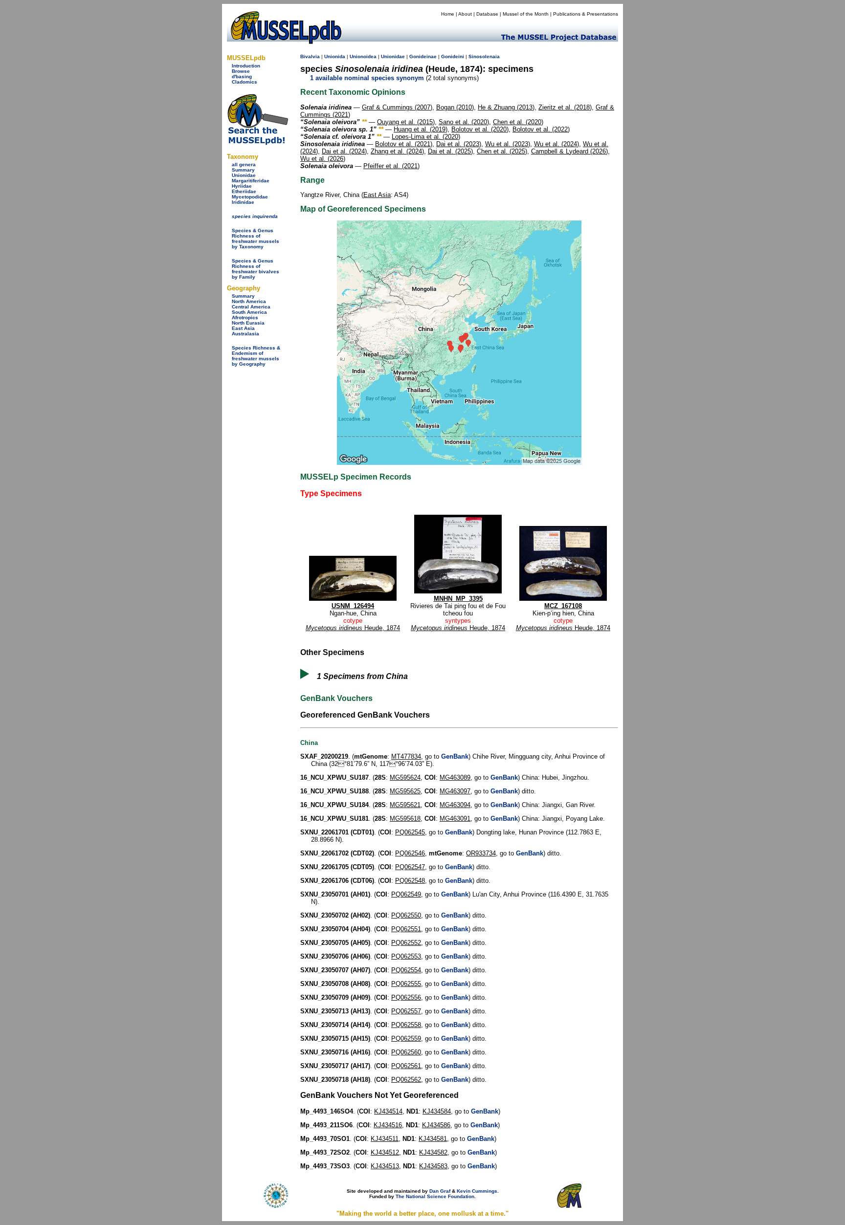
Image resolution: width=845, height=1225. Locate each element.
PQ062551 (406, 929)
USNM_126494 (353, 606)
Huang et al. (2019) (420, 129)
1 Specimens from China (362, 676)
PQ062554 (406, 970)
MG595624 (405, 777)
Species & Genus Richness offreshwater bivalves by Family (255, 269)
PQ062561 (406, 1066)
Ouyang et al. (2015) (406, 122)
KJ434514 (388, 1111)
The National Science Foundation (435, 1196)
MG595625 (405, 791)
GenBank (454, 756)
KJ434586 (436, 1125)
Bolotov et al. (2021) (403, 144)
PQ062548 (410, 880)
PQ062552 (406, 942)
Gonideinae (423, 56)
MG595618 (405, 818)
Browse (241, 71)
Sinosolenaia (484, 56)
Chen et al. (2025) (502, 151)
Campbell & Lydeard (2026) (569, 151)
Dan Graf (439, 1191)
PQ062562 (406, 1079)
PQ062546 (410, 853)
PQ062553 (406, 956)
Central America (251, 306)
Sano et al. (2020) (464, 122)
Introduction (246, 65)
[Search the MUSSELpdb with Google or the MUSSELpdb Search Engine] (257, 143)
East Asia (243, 328)
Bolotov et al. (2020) (480, 129)
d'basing (242, 76)
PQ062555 (406, 983)
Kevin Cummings (477, 1191)
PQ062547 (410, 867)
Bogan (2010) (455, 107)
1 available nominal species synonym (367, 78)
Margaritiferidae (250, 180)
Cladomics (244, 82)
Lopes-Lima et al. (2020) (426, 136)
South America (249, 312)
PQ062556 (406, 997)
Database (487, 14)
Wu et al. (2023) (507, 144)
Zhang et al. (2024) (397, 151)
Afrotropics (245, 317)
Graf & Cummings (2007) (397, 107)
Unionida (334, 56)
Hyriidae (242, 186)
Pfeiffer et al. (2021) (391, 166)
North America (249, 301)
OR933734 (481, 853)
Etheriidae (244, 191)
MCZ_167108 (563, 606)
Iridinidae (243, 202)
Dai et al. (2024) (344, 151)
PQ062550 (406, 915)
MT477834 (406, 756)
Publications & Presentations (585, 14)
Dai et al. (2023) (458, 144)
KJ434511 (385, 1138)
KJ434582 (433, 1152)
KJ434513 (385, 1166)
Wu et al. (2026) (322, 158)
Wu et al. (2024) (556, 144)
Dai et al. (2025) (450, 151)
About (465, 14)
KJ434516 (388, 1125)
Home (447, 14)
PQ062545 (410, 832)
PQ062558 (406, 1024)
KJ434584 (436, 1111)
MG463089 (455, 777)
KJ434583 (433, 1166)
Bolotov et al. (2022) (541, 129)
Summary (243, 170)
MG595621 (405, 805)
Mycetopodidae (250, 196)
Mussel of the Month (526, 14)
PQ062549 (406, 894)
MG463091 (455, 818)
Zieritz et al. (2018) (565, 107)
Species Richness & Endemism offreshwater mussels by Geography (256, 356)
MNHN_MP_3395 (458, 598)
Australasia (245, 333)
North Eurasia (248, 323)
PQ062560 (406, 1052)
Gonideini (452, 56)
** (364, 122)
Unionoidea (363, 56)
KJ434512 (385, 1152)
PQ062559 (406, 1038)
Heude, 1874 (353, 628)
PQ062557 (406, 1011)
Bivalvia (310, 56)
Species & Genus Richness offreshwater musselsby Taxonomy (255, 238)
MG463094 (455, 805)
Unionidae (244, 175)
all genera (244, 164)
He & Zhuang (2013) (506, 107)
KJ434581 (433, 1138)
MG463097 (455, 791)
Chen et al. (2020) (518, 122)
